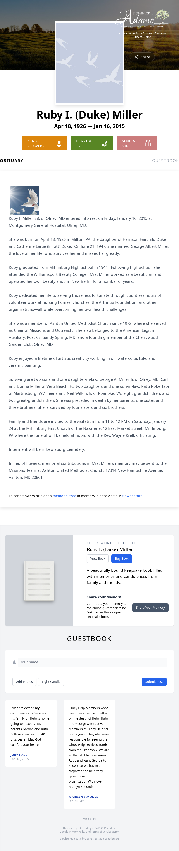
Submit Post (154, 682)
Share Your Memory (150, 607)
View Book (97, 558)
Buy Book (121, 558)
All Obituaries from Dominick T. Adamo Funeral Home (142, 35)
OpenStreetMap (94, 839)
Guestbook (165, 160)
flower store (132, 495)
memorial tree (64, 495)
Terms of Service (101, 832)
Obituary (11, 160)
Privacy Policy (77, 832)
